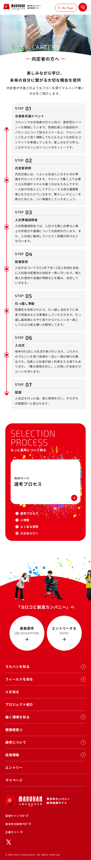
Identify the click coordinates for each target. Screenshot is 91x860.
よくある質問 (29, 526)
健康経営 (14, 729)
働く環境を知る (17, 717)
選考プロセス (29, 513)
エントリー (14, 767)
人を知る (12, 691)
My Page (67, 7)
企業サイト (14, 832)
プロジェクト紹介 (19, 704)
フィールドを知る (19, 679)
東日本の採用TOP (18, 824)
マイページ (14, 780)
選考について (25, 19)
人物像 (24, 520)
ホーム (8, 19)
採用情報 (12, 754)
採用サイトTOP (16, 816)
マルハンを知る (17, 666)
